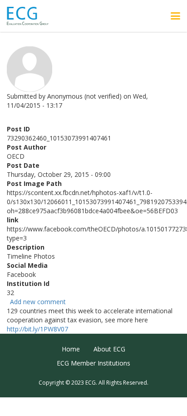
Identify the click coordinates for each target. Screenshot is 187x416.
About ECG (109, 349)
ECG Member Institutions (93, 363)
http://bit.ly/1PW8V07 (37, 329)
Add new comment (38, 301)
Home (71, 349)
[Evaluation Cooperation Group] (31, 16)
